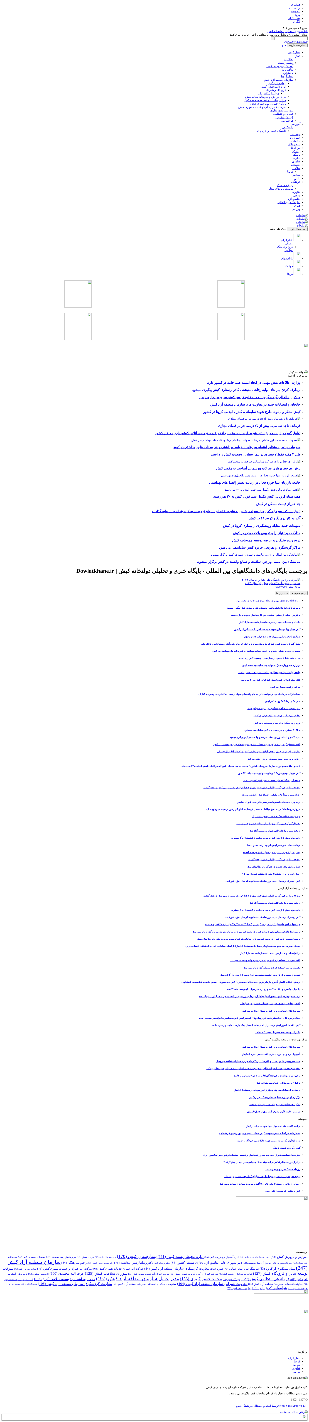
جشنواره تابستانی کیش (31, 1257)
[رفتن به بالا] (294, 1412)
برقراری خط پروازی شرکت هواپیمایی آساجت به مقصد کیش (271, 665)
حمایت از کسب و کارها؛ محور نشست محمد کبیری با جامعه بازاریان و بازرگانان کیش (260, 974)
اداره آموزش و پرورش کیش (221, 1257)
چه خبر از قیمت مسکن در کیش (285, 687)
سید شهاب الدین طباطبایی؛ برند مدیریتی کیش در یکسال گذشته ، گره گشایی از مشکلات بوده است (252, 924)
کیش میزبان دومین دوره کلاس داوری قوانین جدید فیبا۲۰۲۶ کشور (269, 773)
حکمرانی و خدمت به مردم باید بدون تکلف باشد (277, 1032)
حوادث (296, 1364)
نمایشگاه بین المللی (289, 202)
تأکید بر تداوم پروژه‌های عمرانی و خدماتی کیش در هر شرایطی (270, 1003)
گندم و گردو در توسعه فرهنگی (286, 1147)
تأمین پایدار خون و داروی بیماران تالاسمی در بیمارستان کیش (271, 1054)
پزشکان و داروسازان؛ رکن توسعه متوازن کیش (278, 1082)
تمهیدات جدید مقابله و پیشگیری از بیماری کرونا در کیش (273, 708)
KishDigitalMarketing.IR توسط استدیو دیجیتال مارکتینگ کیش (272, 1405)
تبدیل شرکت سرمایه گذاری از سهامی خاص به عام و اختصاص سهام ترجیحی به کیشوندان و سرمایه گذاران (249, 694)
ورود (297, 14)
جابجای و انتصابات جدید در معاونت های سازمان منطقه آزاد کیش (269, 622)
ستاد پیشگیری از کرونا (277, 1268)
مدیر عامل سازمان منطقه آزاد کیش (137, 1278)
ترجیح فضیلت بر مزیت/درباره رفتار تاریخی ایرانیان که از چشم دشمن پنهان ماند (262, 1176)
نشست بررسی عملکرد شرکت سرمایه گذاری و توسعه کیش (271, 967)
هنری (297, 205)
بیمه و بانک (294, 144)
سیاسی (296, 175)
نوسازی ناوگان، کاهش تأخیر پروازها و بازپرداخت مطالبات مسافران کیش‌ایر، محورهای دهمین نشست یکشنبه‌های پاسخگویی (241, 982)
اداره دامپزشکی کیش (273, 86)
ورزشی (295, 209)
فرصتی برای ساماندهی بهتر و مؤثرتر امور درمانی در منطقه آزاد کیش (267, 1090)
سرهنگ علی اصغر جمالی (241, 1268)
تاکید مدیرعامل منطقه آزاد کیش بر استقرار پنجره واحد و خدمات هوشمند (265, 960)
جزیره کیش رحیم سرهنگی (61, 1257)
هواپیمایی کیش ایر (268, 93)
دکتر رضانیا (162, 1262)
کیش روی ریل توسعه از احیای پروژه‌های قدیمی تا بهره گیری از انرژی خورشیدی (262, 881)
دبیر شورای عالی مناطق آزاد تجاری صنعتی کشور (206, 1262)
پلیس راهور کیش (238, 1288)
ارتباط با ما (294, 7)
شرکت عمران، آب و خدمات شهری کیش (262, 107)
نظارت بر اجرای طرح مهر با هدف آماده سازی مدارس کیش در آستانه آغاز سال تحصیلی (258, 751)
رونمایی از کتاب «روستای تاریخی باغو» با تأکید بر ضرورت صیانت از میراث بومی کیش (259, 1183)
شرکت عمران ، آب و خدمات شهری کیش (194, 1273)
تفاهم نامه (287, 69)
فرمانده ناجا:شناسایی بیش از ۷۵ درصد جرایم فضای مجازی (272, 636)
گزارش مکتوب (284, 117)
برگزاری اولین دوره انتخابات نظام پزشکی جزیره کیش (274, 1097)
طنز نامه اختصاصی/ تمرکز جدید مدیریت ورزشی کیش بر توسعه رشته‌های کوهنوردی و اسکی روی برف (251, 1155)
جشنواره (288, 72)
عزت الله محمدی (67, 1273)
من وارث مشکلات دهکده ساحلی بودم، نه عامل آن (276, 816)
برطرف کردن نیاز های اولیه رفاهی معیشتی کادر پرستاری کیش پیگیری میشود (263, 607)
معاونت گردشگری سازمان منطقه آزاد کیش (75, 1284)
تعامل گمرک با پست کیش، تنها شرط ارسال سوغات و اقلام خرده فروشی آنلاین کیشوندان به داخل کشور (250, 643)
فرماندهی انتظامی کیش (265, 1279)
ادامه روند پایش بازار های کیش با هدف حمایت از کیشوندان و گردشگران (265, 838)
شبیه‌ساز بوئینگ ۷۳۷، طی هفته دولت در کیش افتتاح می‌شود (271, 780)
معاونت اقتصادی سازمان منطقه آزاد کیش (275, 1283)
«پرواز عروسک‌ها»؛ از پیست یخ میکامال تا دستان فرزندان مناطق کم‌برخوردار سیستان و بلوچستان (253, 809)
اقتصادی (295, 141)
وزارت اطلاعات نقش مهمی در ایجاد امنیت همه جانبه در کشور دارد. (268, 600)
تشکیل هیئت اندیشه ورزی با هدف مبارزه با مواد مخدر (274, 1104)
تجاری (296, 158)
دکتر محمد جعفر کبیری (100, 1263)
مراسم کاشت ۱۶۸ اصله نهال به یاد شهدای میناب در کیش (273, 1126)
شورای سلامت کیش (106, 1273)
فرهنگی (295, 181)
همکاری (295, 4)
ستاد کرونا (287, 76)
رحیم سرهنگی (74, 1262)
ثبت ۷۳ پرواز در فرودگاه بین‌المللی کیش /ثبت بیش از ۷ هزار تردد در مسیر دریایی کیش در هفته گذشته (251, 787)
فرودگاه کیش (231, 1279)
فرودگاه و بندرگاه (276, 89)
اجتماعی (295, 134)
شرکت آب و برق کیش (25, 1269)
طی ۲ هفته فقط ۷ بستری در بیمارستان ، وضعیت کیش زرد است (269, 658)
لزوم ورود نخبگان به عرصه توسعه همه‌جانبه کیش (277, 723)
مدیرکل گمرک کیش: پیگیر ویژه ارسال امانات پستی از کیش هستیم (268, 823)
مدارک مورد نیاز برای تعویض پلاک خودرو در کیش (277, 715)
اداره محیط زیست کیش (181, 1256)
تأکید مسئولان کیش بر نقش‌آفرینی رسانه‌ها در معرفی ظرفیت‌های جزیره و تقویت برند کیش (256, 744)
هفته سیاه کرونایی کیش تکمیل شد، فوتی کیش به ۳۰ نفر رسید (270, 679)
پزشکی (296, 151)
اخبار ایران (294, 1358)
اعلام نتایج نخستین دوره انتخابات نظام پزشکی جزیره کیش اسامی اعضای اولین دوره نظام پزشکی (253, 1068)
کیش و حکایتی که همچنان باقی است (282, 1191)
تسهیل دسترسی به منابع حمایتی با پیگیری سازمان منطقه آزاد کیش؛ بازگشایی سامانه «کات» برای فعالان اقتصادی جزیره (242, 946)
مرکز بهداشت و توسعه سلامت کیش (265, 100)
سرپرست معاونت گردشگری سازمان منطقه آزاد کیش (183, 1268)
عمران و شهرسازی (281, 110)
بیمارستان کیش (277, 83)
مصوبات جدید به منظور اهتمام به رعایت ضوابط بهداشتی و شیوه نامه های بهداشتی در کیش (256, 651)
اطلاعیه (288, 59)
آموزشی (295, 124)
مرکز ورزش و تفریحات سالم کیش (265, 96)
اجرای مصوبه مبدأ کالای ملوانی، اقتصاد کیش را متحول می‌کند (271, 794)
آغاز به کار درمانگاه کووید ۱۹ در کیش (282, 701)
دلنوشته (295, 164)
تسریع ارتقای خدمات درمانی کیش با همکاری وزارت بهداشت (271, 1010)
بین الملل (295, 147)
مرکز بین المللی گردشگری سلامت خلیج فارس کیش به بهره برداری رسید (265, 615)
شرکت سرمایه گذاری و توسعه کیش (235, 1274)
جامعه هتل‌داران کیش (105, 1257)
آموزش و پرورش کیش (279, 66)
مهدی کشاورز (29, 1284)
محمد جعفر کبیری (201, 1278)
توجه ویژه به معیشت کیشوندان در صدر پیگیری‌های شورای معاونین (268, 802)
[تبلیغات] (302, 215)
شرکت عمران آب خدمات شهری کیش (148, 1273)
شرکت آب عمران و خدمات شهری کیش (65, 1268)
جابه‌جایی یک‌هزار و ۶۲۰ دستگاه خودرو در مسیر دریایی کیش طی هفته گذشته (263, 989)
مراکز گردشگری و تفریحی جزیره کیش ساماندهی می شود (272, 730)
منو (284, 45)
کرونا (290, 171)
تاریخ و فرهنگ (285, 185)
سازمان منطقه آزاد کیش (278, 79)
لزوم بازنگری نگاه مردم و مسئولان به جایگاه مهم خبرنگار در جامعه (268, 1140)
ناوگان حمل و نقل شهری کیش (268, 103)
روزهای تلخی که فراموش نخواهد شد (282, 1169)
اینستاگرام (294, 18)
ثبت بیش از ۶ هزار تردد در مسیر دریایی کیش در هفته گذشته (271, 852)
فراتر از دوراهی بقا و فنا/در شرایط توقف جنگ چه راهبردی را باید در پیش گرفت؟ (262, 1162)
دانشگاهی (287, 127)
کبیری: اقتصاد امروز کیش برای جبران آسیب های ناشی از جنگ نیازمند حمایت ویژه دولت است (255, 1025)
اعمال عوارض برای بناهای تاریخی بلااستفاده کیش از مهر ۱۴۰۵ (270, 874)
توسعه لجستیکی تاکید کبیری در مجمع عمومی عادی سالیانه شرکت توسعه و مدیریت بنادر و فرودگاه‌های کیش (248, 938)
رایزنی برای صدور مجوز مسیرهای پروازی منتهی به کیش (273, 759)
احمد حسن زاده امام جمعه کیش (255, 1257)
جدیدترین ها (282, 593)
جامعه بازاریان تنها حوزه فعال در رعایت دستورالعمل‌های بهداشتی (269, 672)
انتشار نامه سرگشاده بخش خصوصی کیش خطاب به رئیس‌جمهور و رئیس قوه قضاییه (259, 1133)
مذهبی (296, 195)
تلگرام (296, 21)
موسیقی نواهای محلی (280, 188)
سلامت (296, 168)
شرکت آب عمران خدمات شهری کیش (118, 1268)
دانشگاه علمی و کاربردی (271, 130)
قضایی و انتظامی (283, 113)
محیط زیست (285, 62)
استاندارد (295, 137)
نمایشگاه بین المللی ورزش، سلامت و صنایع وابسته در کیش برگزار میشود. (264, 737)
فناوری (296, 161)
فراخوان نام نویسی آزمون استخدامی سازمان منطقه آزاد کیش (270, 953)
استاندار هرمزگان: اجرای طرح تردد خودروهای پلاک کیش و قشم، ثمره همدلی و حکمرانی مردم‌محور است (249, 1018)
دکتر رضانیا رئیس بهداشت (133, 1262)
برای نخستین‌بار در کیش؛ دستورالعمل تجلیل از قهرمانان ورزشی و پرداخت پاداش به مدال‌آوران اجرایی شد (249, 996)
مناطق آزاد (294, 198)
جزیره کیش (85, 1256)
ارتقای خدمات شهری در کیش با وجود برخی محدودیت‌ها (273, 845)
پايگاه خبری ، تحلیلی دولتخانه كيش (287, 31)
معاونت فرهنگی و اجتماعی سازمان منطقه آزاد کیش (144, 1284)
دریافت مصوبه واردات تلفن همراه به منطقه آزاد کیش (274, 830)
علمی (297, 178)
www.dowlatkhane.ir (296, 41)
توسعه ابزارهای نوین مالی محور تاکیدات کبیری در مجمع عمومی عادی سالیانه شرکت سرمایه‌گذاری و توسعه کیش (246, 931)
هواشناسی (287, 120)
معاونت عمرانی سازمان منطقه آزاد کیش (212, 1284)
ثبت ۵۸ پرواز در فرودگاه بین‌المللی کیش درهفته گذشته (274, 859)
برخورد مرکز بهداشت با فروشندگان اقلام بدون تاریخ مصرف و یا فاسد (267, 1075)
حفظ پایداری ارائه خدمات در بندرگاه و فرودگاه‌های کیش (273, 866)
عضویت (295, 11)
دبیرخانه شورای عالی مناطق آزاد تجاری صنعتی (267, 1263)
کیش (297, 55)
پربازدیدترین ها (298, 593)
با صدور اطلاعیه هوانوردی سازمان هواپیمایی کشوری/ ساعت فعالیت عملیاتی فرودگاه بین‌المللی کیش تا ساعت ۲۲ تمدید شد (241, 766)
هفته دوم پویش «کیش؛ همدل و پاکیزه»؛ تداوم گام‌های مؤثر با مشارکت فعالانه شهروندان (257, 1061)
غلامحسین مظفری (38, 1274)
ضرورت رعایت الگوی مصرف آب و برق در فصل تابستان (273, 1111)
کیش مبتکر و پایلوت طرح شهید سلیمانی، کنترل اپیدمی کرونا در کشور (267, 629)
